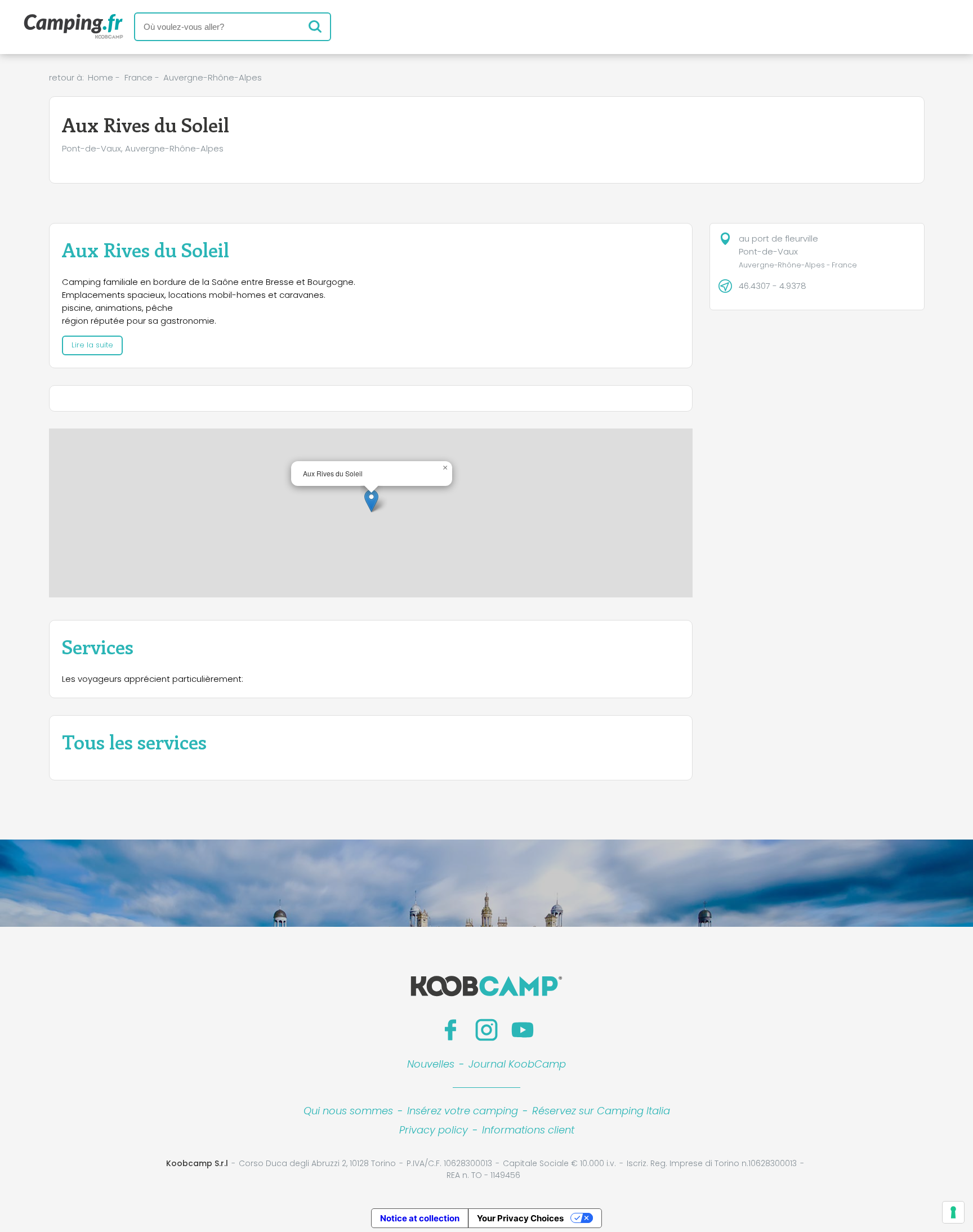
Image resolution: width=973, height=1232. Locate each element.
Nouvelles (430, 1064)
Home (100, 77)
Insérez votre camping (462, 1111)
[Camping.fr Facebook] (450, 1030)
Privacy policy (433, 1130)
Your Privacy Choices (520, 1218)
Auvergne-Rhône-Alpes (212, 77)
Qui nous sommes (348, 1111)
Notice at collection (419, 1218)
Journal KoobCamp (517, 1064)
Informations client (528, 1130)
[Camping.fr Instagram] (486, 1030)
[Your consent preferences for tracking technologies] (953, 1212)
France (138, 77)
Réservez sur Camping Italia (601, 1111)
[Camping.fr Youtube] (522, 1030)
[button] (371, 500)
